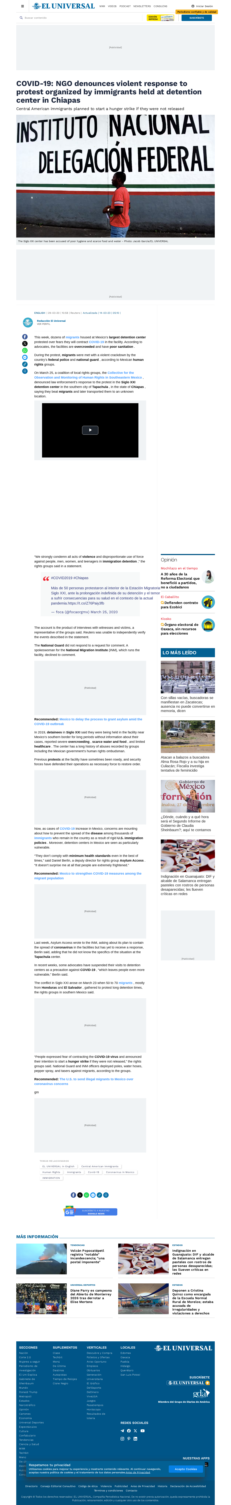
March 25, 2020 (104, 612)
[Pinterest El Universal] (129, 1439)
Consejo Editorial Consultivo (57, 1486)
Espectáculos (28, 1426)
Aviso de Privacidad (143, 1486)
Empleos (92, 1366)
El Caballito (170, 597)
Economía (25, 1418)
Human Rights (51, 1172)
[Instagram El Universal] (122, 1439)
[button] (197, 18)
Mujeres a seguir (29, 1361)
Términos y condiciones (108, 1490)
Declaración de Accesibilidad (188, 1486)
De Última (59, 1366)
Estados (24, 1400)
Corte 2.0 (25, 1357)
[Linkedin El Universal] (135, 1439)
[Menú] (22, 6)
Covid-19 (93, 1172)
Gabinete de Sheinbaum (27, 1381)
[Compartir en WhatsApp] (25, 350)
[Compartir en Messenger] (25, 357)
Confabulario (27, 1435)
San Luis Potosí (130, 1374)
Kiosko (166, 619)
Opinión (169, 560)
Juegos (91, 1400)
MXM (102, 6)
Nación (23, 1352)
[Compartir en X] (25, 343)
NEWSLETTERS (142, 6)
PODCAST (125, 6)
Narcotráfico (27, 1405)
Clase (56, 1352)
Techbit (24, 1452)
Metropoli (25, 1396)
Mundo (23, 1387)
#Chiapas (80, 578)
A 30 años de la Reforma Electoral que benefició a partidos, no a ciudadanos (180, 580)
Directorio (31, 1486)
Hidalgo (125, 1366)
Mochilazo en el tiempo (179, 568)
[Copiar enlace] (25, 364)
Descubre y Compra (99, 1352)
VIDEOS (112, 6)
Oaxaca (125, 1357)
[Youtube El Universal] (142, 1431)
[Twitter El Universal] (135, 1431)
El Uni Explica (28, 1374)
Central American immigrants (100, 1166)
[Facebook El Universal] (129, 1431)
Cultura (24, 1431)
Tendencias (26, 1439)
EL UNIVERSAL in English (58, 1166)
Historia (162, 1486)
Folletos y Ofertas (98, 1357)
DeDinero (93, 1392)
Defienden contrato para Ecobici (179, 605)
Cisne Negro (60, 1383)
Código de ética (88, 1486)
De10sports (94, 1387)
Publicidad (121, 1486)
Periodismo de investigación (28, 1368)
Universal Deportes (31, 1422)
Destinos (58, 1370)
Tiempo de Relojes (65, 1379)
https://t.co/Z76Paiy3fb (86, 603)
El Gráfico (93, 1383)
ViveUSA (92, 1396)
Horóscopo (94, 1409)
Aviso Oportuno (96, 1361)
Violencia (106, 1486)
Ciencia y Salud (29, 1444)
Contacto (131, 1490)
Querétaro (127, 1370)
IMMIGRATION (51, 1178)
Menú (22, 1457)
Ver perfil (43, 324)
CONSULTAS (160, 6)
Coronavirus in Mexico (120, 1172)
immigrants (74, 1172)
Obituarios (93, 1370)
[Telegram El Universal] (122, 1431)
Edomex (126, 1352)
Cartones (25, 1413)
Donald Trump (28, 1392)
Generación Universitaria (95, 1376)
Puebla (125, 1361)
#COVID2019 (61, 578)
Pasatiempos (95, 1405)
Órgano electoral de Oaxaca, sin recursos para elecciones (179, 628)
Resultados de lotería (96, 1416)
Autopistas (60, 1374)
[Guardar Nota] (25, 371)
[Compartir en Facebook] (25, 336)
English (39, 312)
